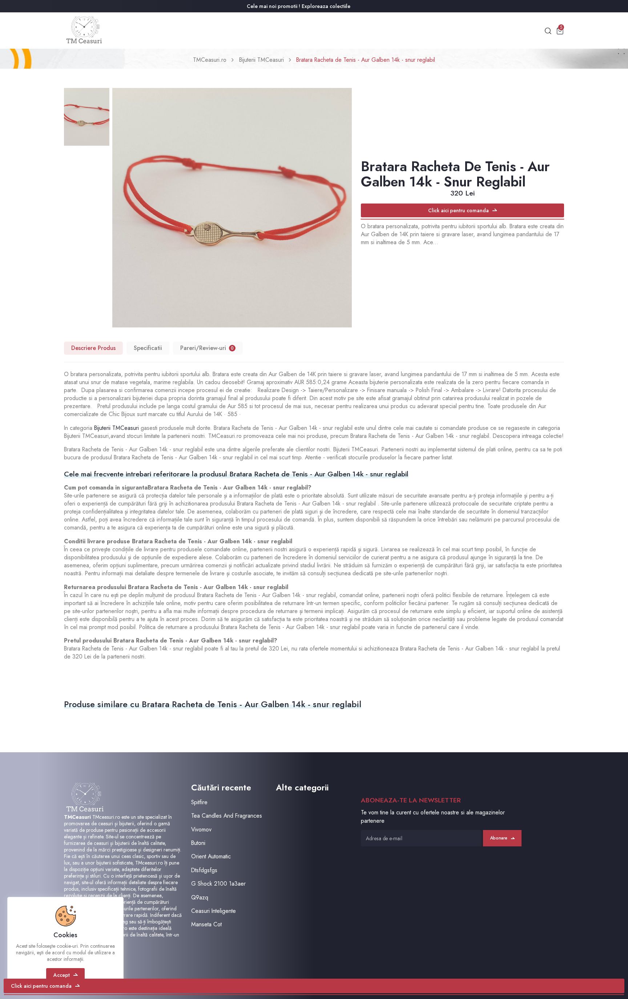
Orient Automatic (211, 856)
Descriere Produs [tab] (93, 348)
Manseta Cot (206, 924)
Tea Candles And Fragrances (226, 815)
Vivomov (201, 829)
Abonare (498, 838)
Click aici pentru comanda (458, 210)
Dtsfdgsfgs (204, 870)
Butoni (198, 843)
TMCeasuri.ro (209, 60)
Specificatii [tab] (148, 348)
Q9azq (199, 897)
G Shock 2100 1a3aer (218, 883)
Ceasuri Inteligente (213, 911)
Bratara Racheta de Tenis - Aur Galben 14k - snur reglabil (365, 60)
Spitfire (199, 802)
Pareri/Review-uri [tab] (207, 348)
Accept (61, 975)
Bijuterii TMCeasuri (261, 60)
